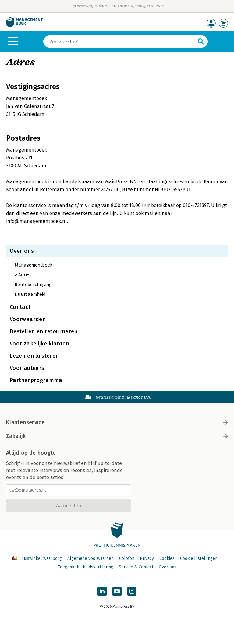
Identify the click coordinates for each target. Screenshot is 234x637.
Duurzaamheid (30, 294)
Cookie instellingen (199, 558)
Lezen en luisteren (34, 355)
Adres (24, 274)
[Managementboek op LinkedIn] (102, 591)
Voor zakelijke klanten (39, 343)
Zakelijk (16, 436)
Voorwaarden (28, 319)
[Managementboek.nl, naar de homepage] (24, 26)
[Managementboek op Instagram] (131, 591)
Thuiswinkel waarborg (40, 558)
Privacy (147, 558)
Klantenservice (25, 422)
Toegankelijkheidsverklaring (85, 567)
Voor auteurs (27, 368)
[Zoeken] (200, 41)
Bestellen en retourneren (44, 331)
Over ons (22, 251)
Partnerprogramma (36, 380)
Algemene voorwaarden (90, 558)
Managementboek (33, 265)
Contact (20, 307)
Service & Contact (136, 567)
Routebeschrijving (33, 284)
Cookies (167, 558)
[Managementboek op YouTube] (117, 591)
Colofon (126, 558)
